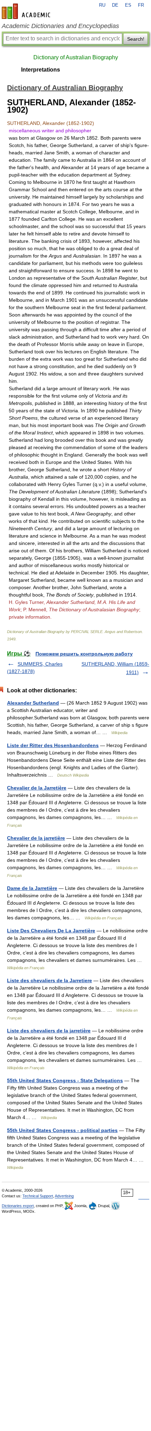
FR (141, 5)
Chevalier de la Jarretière (36, 788)
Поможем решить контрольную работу (84, 654)
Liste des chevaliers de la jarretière (49, 1030)
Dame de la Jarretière (32, 888)
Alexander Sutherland (33, 703)
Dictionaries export (18, 1206)
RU (102, 5)
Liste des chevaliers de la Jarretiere (49, 980)
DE (115, 5)
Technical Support (37, 1196)
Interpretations (40, 70)
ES (128, 5)
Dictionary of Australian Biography (75, 57)
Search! (135, 39)
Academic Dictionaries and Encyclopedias (60, 25)
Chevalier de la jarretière (36, 838)
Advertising (64, 1196)
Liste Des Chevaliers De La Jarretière (51, 930)
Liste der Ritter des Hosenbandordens (53, 745)
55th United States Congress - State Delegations (65, 1080)
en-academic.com (27, 11)
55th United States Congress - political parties (62, 1130)
